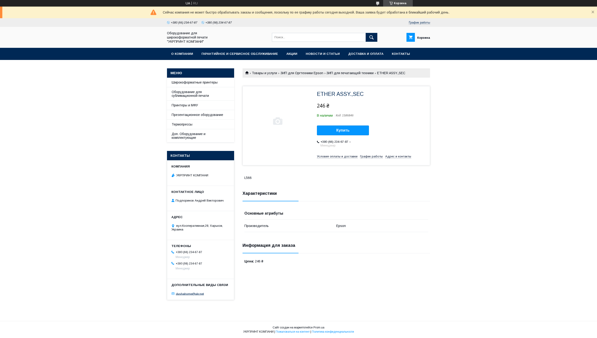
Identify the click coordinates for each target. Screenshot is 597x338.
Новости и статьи (323, 54)
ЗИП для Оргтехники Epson (302, 73)
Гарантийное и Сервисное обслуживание (239, 54)
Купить (343, 130)
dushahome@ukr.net (190, 293)
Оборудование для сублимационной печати (190, 94)
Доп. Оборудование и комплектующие (188, 135)
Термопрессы (182, 124)
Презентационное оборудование (197, 115)
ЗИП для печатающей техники (350, 73)
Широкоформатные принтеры (195, 82)
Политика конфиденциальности (333, 331)
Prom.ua (318, 327)
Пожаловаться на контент (293, 331)
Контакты (401, 54)
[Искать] (371, 37)
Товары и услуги (264, 73)
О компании (182, 54)
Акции (291, 54)
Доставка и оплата (365, 54)
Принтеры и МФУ (185, 105)
